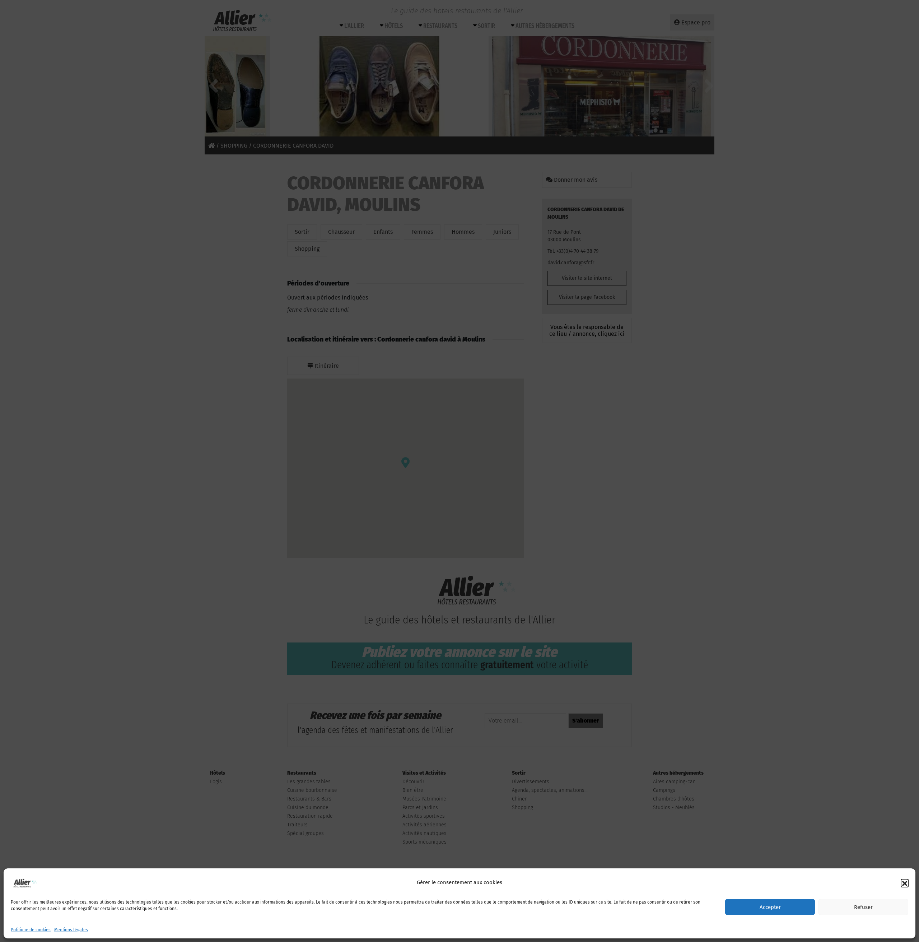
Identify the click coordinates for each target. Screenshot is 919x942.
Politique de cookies (31, 929)
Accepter (770, 907)
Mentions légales (71, 929)
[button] (904, 882)
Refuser (863, 907)
